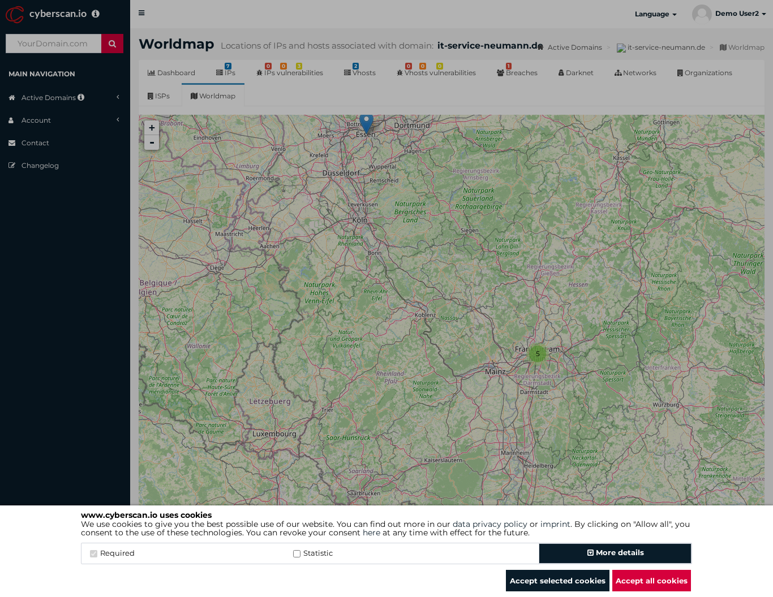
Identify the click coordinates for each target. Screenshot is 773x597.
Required (117, 552)
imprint (555, 524)
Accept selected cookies (557, 580)
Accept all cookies (652, 580)
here (371, 532)
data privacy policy (490, 524)
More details (619, 552)
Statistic (318, 552)
